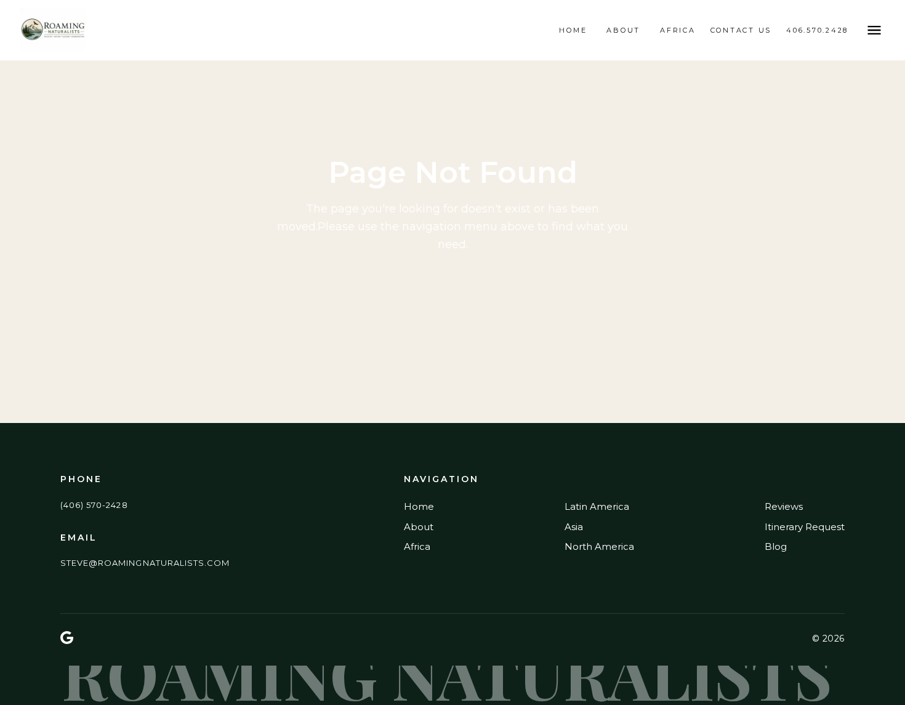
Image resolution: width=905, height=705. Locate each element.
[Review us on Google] (66, 638)
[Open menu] (874, 30)
